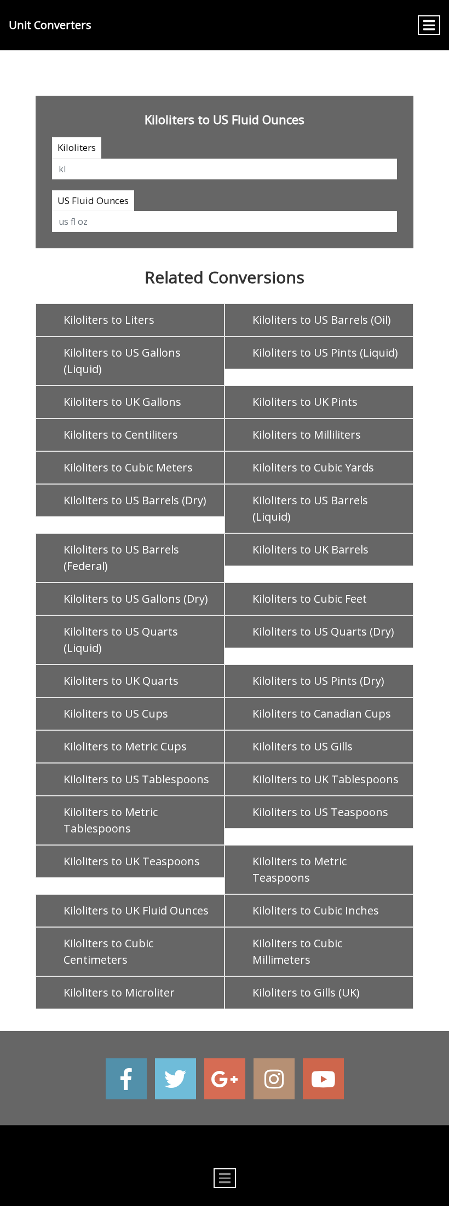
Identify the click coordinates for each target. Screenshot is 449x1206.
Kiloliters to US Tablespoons (136, 779)
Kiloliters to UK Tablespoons (325, 779)
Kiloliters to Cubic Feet (309, 598)
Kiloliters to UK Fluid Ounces (136, 910)
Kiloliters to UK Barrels (310, 549)
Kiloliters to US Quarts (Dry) (323, 631)
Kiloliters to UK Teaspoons (132, 861)
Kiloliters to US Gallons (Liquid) (122, 360)
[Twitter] (175, 1078)
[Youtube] (323, 1078)
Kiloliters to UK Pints (305, 401)
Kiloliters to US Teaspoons (320, 812)
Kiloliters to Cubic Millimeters (297, 951)
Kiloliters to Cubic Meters (128, 467)
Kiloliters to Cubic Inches (315, 910)
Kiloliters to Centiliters (121, 434)
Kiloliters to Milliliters (306, 434)
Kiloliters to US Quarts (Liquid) (121, 639)
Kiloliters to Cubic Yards (313, 467)
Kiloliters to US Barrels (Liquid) (310, 508)
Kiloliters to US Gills (302, 746)
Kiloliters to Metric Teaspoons (299, 869)
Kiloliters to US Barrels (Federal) (121, 557)
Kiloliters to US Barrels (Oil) (321, 319)
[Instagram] (274, 1078)
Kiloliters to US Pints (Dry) (318, 680)
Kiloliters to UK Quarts (121, 680)
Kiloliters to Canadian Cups (321, 713)
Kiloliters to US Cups (116, 713)
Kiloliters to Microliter (119, 992)
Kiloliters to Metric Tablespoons (111, 820)
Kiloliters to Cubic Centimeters (108, 951)
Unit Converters (50, 25)
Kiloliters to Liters (109, 319)
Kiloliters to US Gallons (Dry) (136, 598)
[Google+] (224, 1078)
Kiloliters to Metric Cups (125, 746)
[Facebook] (126, 1078)
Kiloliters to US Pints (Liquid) (325, 352)
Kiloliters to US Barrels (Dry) (135, 500)
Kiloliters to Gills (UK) (306, 992)
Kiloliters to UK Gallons (122, 401)
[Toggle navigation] (429, 25)
